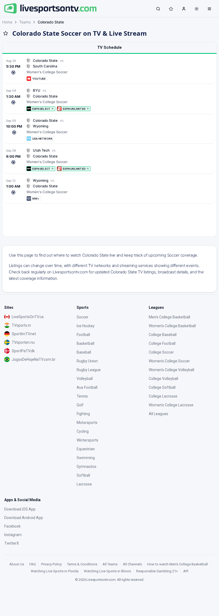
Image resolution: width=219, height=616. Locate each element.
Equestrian (86, 449)
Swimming (86, 458)
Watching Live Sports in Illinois (107, 571)
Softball (83, 475)
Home (7, 22)
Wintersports (87, 440)
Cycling (83, 431)
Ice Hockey (86, 326)
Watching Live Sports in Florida (55, 571)
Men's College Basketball (169, 317)
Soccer (82, 317)
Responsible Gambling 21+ (157, 571)
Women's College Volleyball (171, 370)
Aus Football (87, 387)
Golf (80, 405)
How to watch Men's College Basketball (177, 564)
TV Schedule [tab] (109, 47)
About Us (16, 564)
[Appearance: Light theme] (196, 9)
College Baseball (163, 335)
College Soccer (161, 352)
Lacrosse (84, 484)
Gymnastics (86, 466)
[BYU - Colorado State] (109, 99)
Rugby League (89, 370)
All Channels (132, 564)
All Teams (110, 564)
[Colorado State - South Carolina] (109, 69)
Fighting (83, 414)
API (185, 571)
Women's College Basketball (172, 326)
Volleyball (85, 378)
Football (83, 335)
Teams (25, 22)
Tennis (82, 396)
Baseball (84, 352)
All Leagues (158, 414)
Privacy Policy (51, 564)
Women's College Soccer (169, 361)
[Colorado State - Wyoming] (109, 129)
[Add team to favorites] (5, 33)
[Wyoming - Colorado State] (109, 189)
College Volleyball (163, 378)
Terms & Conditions (82, 564)
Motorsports (87, 422)
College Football (162, 343)
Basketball (85, 343)
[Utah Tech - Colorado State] (109, 159)
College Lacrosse (163, 396)
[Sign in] (183, 8)
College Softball (162, 387)
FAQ (32, 564)
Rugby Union (87, 361)
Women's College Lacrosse (171, 405)
